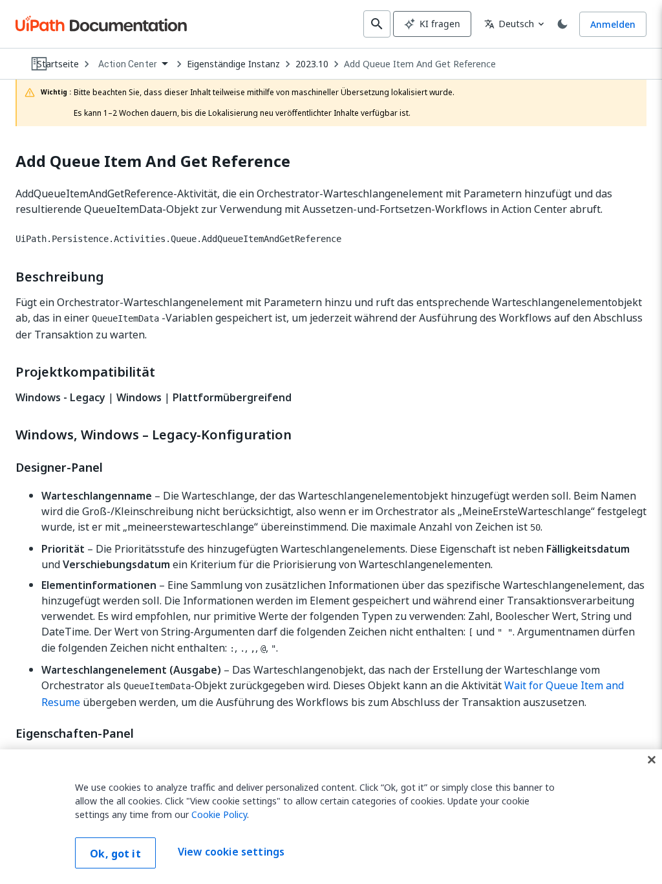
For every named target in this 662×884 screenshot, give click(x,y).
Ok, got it (115, 853)
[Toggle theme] (562, 24)
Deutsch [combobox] (509, 23)
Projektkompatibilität (85, 372)
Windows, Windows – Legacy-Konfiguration (154, 435)
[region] (331, 816)
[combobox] (132, 64)
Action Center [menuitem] (127, 64)
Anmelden (612, 24)
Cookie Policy (219, 814)
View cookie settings (231, 851)
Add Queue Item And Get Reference (420, 64)
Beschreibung (60, 277)
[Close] (652, 760)
